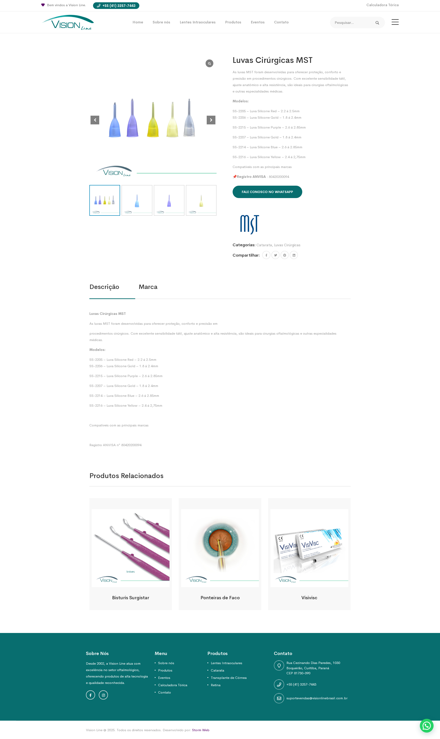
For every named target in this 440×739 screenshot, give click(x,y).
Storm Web (200, 730)
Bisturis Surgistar (130, 598)
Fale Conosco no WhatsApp (267, 192)
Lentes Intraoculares (198, 22)
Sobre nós (161, 22)
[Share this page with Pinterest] (284, 255)
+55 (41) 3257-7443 (118, 5)
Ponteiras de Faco (220, 598)
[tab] (114, 287)
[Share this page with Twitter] (275, 255)
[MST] (250, 224)
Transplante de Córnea (229, 677)
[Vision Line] (67, 22)
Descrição (104, 287)
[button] (211, 120)
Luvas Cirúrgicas (287, 245)
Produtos (233, 22)
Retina (215, 685)
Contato (281, 22)
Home (137, 22)
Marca (148, 287)
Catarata (264, 245)
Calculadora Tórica (382, 5)
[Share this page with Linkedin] (294, 255)
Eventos (258, 22)
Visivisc (309, 598)
